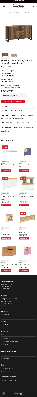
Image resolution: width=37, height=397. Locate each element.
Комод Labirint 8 (24, 164)
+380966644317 (6, 289)
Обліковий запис (8, 368)
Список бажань (7, 371)
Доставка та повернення (10, 341)
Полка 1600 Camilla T (7, 164)
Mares (26, 12)
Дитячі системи (7, 318)
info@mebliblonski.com (9, 299)
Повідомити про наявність (13, 101)
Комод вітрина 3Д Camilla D (27, 197)
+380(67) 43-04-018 (18, 0)
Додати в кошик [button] (6, 170)
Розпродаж (6, 358)
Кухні (4, 321)
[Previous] (4, 33)
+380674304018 (6, 284)
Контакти (6, 338)
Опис (6, 106)
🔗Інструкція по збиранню (10, 88)
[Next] (32, 33)
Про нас (5, 334)
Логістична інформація (13, 110)
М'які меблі (6, 324)
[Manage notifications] (3, 393)
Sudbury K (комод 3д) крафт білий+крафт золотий (7, 198)
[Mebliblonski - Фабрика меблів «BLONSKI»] (18, 6)
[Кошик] (33, 6)
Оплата (5, 344)
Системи (19, 12)
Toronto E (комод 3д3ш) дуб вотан (9, 264)
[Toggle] (2, 106)
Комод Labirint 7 (6, 231)
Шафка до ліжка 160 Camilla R (25, 231)
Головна (11, 12)
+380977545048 (7, 287)
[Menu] (4, 6)
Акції (4, 355)
